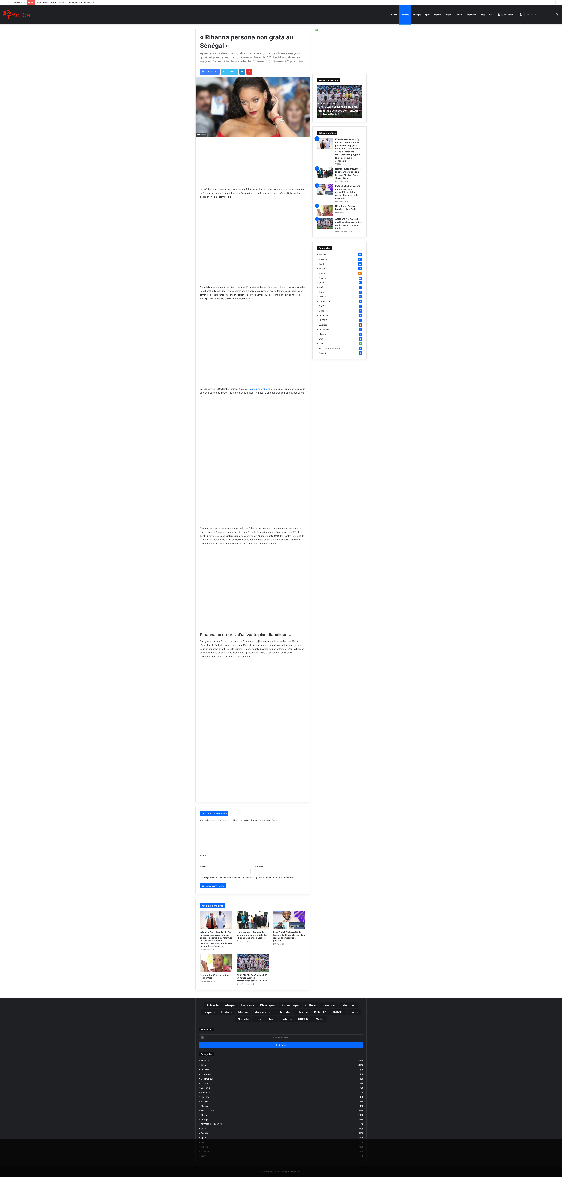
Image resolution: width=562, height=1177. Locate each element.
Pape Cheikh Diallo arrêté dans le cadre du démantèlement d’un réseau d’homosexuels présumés (347, 192)
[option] (339, 101)
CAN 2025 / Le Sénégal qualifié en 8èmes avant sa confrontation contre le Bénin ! (252, 978)
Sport (427, 14)
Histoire (322, 334)
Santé (492, 14)
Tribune (322, 297)
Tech (321, 343)
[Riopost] (16, 14)
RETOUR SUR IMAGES (329, 348)
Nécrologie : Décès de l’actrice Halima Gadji (56, 2)
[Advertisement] (252, 166)
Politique (417, 14)
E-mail (204, 866)
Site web (259, 866)
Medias (322, 311)
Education (323, 353)
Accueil (393, 14)
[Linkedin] (242, 72)
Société (322, 306)
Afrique (448, 14)
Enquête (323, 339)
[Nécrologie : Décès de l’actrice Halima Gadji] (216, 963)
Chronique (323, 315)
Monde (437, 14)
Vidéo (482, 14)
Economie (471, 14)
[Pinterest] (249, 72)
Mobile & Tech (325, 301)
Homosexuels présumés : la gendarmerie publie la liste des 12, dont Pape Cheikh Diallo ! (252, 935)
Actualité (405, 14)
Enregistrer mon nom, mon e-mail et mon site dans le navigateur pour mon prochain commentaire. (248, 877)
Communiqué (325, 329)
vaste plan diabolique (261, 389)
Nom (203, 855)
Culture (459, 14)
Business (323, 325)
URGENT (323, 320)
